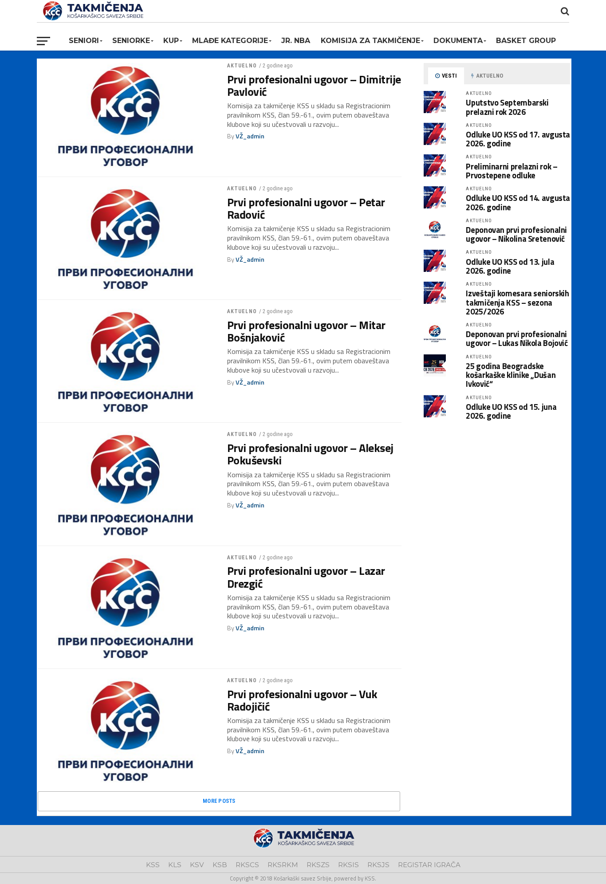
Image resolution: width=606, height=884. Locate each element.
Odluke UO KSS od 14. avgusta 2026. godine (518, 202)
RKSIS (348, 864)
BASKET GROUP (526, 40)
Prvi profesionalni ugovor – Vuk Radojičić (302, 700)
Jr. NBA (295, 40)
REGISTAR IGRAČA (429, 864)
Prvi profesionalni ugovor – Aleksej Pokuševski (310, 454)
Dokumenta (458, 40)
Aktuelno (242, 66)
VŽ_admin (250, 136)
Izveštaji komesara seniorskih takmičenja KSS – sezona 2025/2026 (517, 302)
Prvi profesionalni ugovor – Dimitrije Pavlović (314, 85)
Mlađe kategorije (230, 40)
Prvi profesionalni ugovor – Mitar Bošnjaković (306, 331)
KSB (219, 864)
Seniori (84, 40)
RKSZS (318, 864)
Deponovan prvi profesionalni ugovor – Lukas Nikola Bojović (516, 338)
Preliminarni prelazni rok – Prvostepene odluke (511, 170)
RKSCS (247, 864)
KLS (174, 864)
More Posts (219, 801)
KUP (171, 40)
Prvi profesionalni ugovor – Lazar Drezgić (306, 577)
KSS (153, 864)
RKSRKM (283, 864)
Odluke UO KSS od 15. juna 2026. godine (511, 411)
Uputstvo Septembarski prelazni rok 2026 (507, 107)
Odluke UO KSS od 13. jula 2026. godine (510, 266)
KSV (197, 864)
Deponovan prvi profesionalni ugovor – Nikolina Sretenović (516, 234)
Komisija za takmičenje (370, 40)
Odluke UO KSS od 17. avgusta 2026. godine (518, 138)
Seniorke (131, 40)
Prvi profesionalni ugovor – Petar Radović (306, 208)
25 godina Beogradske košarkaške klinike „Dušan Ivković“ (510, 375)
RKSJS (378, 864)
